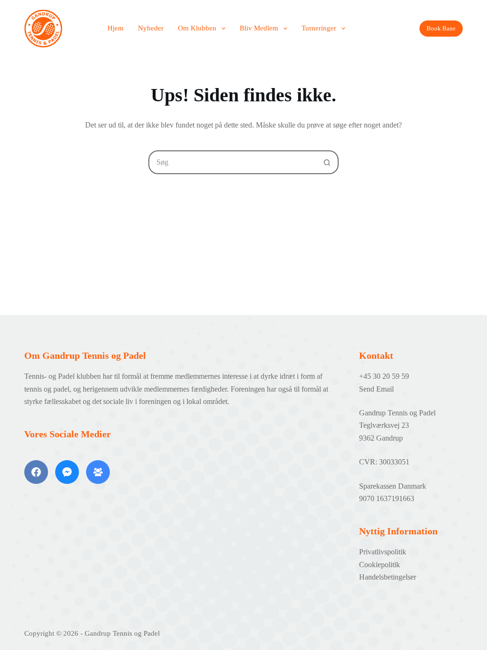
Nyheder (151, 28)
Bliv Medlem (259, 28)
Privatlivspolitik (382, 552)
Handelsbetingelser (387, 577)
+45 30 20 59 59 (384, 376)
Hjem (115, 28)
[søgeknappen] (327, 162)
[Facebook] (36, 472)
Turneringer (319, 28)
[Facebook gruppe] (98, 472)
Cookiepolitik (379, 565)
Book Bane (441, 28)
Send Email (376, 389)
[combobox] (232, 162)
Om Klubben (197, 28)
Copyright (39, 633)
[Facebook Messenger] (67, 472)
